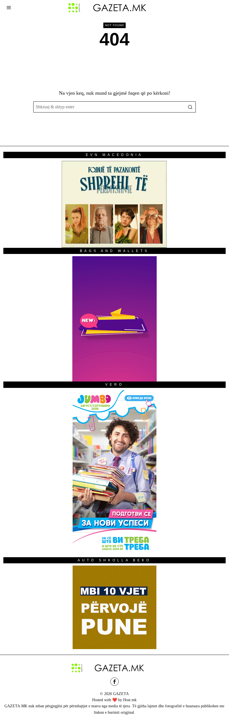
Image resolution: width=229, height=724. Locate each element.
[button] (190, 106)
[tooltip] (114, 681)
